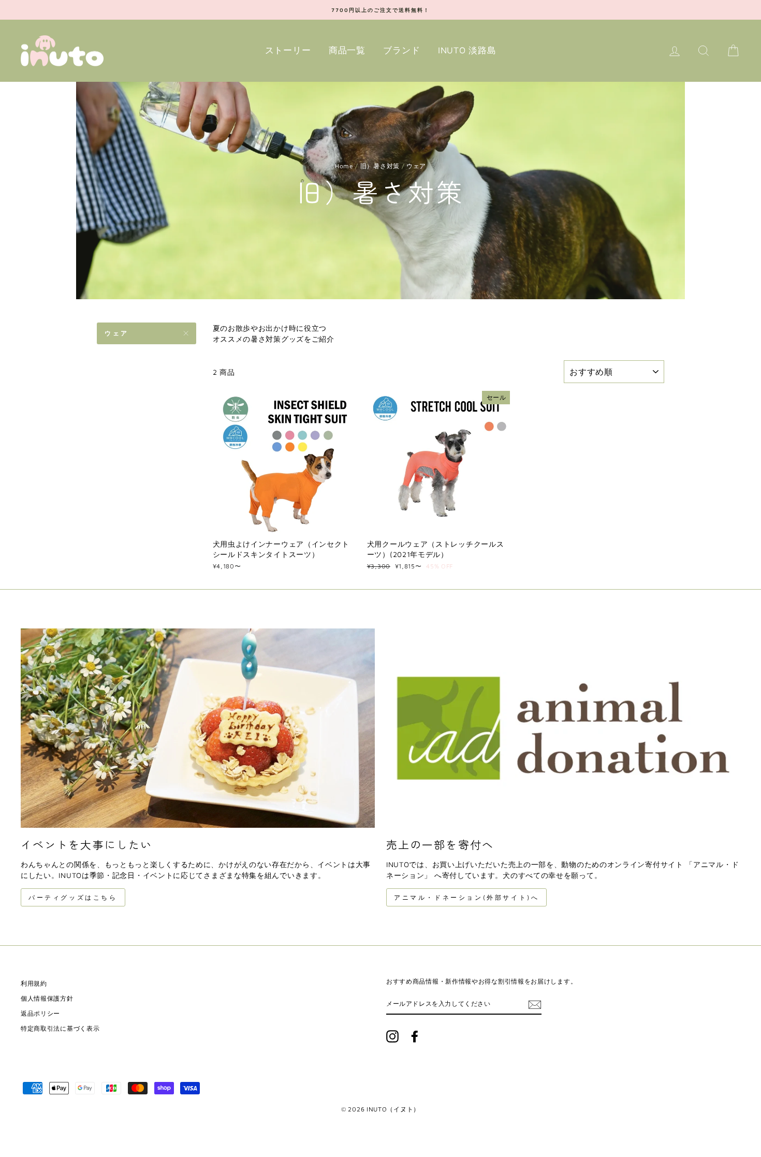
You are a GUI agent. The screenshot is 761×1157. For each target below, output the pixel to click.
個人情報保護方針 (47, 998)
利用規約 (34, 983)
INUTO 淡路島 (467, 50)
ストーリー (288, 50)
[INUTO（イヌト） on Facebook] (414, 1036)
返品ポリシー (40, 1013)
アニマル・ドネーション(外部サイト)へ (466, 897)
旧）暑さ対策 (380, 166)
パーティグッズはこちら (73, 897)
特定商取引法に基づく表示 (60, 1028)
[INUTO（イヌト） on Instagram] (392, 1036)
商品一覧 (347, 50)
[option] (380, 9)
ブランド (401, 50)
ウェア (117, 333)
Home (344, 166)
